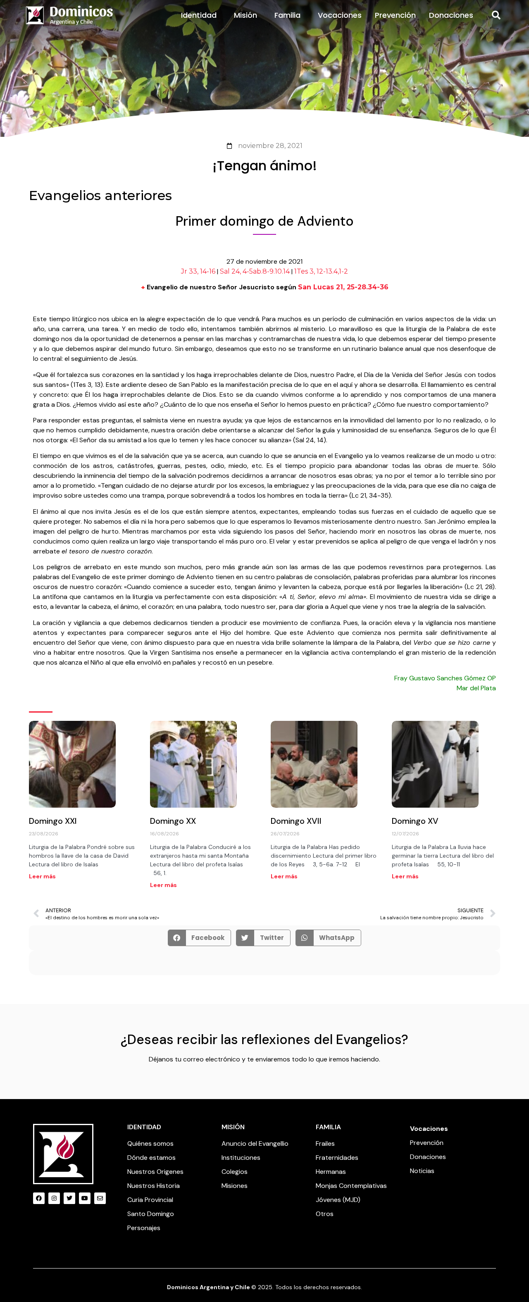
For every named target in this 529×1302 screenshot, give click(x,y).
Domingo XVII (296, 821)
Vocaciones (340, 15)
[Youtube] (85, 1198)
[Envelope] (100, 1198)
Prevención (395, 15)
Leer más (42, 876)
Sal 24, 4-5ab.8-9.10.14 (255, 271)
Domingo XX (173, 821)
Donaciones (451, 15)
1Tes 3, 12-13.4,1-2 (321, 271)
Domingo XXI (53, 821)
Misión (245, 15)
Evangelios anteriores (100, 195)
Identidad (199, 15)
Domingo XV (415, 821)
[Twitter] (69, 1198)
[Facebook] (39, 1198)
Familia (287, 15)
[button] (496, 15)
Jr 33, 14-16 (198, 271)
